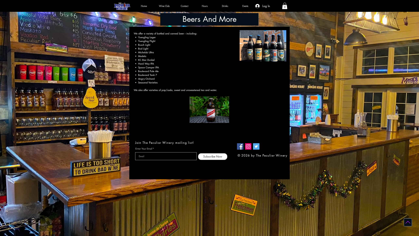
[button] (284, 6)
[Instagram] (248, 146)
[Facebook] (240, 146)
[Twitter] (256, 146)
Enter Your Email (143, 149)
